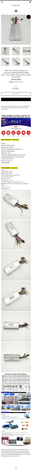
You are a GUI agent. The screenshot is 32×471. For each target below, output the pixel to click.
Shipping (11, 81)
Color (16, 86)
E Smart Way (16, 5)
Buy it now (16, 99)
